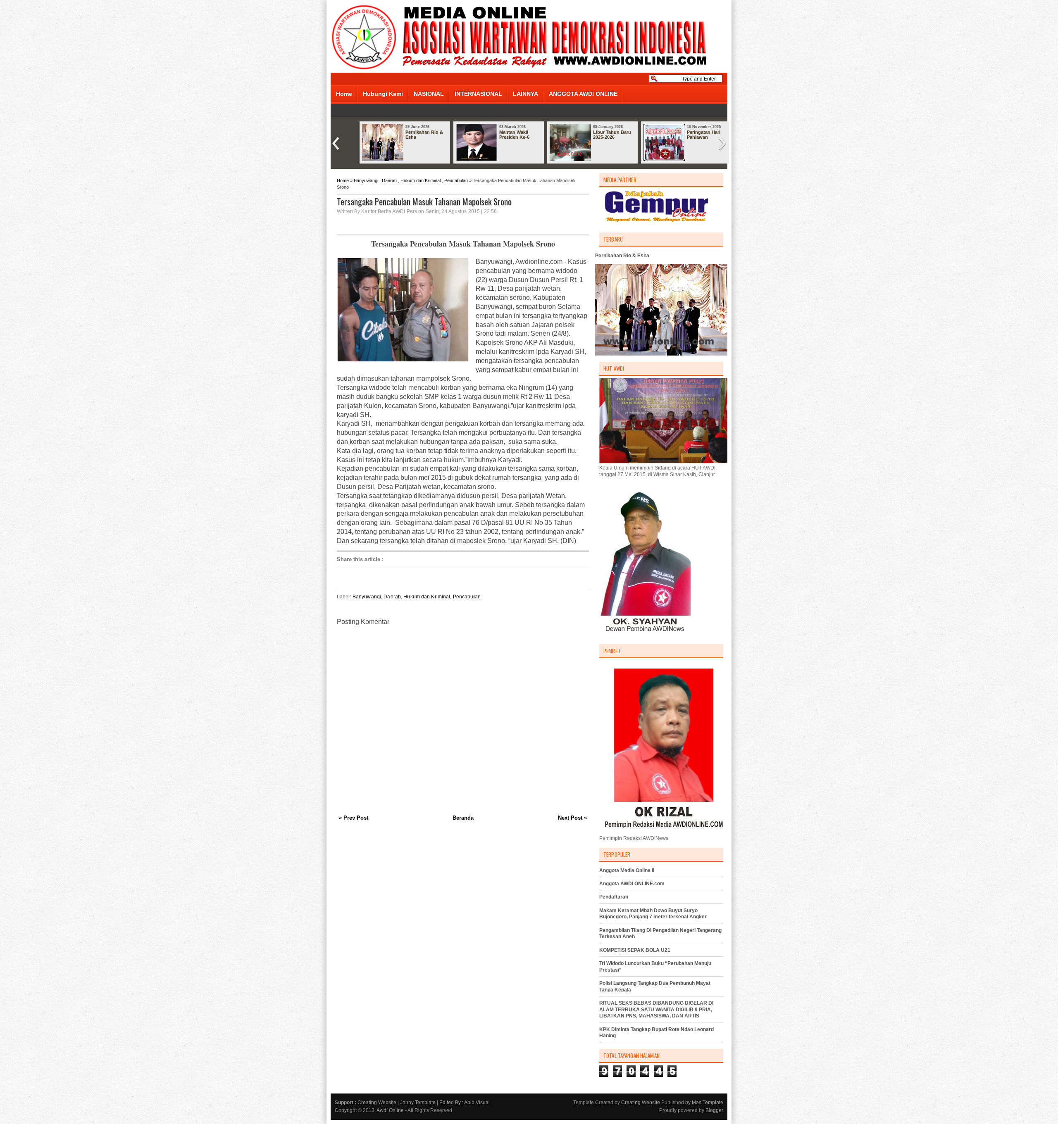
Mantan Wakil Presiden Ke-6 (514, 135)
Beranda (463, 818)
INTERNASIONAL (478, 93)
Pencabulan (456, 180)
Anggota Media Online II (626, 870)
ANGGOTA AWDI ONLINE (583, 93)
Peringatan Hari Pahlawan (703, 135)
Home (344, 93)
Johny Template (418, 1102)
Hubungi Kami (383, 93)
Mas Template (707, 1102)
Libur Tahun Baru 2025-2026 (612, 135)
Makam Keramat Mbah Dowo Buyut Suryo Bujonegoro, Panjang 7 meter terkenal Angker (653, 914)
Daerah (389, 180)
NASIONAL (429, 93)
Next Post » (572, 818)
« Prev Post (353, 818)
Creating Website (376, 1102)
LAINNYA (525, 93)
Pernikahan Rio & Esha (424, 135)
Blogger (714, 1110)
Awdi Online (390, 1110)
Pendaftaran (613, 897)
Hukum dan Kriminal (420, 180)
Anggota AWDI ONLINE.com (632, 884)
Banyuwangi (366, 180)
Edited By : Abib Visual (464, 1102)
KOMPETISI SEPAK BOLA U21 (634, 950)
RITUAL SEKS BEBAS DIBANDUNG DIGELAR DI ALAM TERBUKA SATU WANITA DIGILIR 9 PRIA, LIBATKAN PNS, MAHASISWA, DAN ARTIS (656, 1009)
